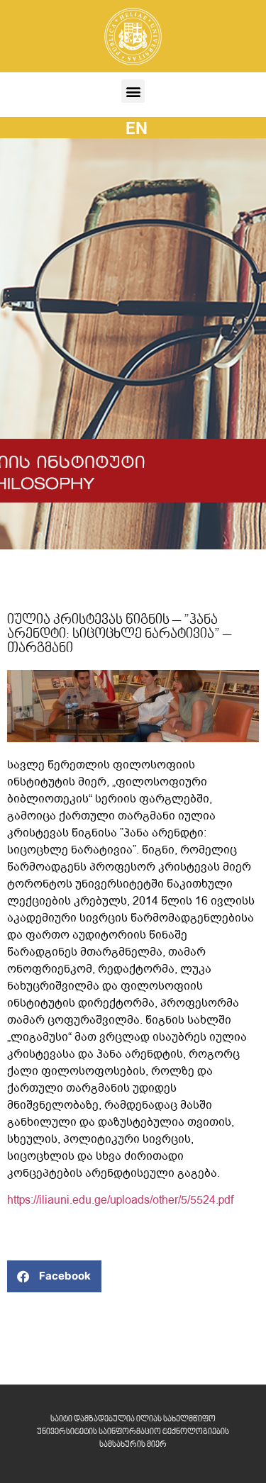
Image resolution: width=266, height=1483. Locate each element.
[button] (133, 91)
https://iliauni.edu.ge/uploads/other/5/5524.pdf (120, 1200)
